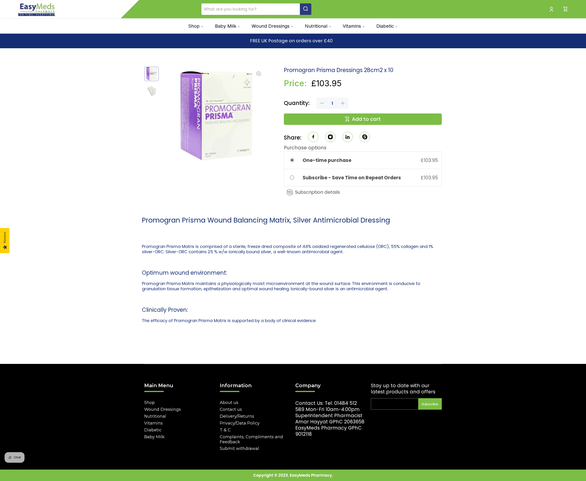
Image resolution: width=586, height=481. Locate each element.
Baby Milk (154, 436)
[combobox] (256, 9)
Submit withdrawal (239, 448)
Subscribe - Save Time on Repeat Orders (352, 177)
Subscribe (430, 404)
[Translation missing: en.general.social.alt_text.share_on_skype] (365, 137)
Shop (149, 402)
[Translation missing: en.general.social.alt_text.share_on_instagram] (330, 137)
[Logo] (36, 9)
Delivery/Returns (237, 416)
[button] (565, 9)
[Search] (305, 9)
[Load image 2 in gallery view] (151, 90)
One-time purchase (327, 160)
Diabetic (153, 430)
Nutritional (155, 416)
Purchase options (305, 147)
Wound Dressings (162, 409)
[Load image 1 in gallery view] (151, 74)
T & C (225, 430)
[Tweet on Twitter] (347, 137)
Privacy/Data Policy (240, 423)
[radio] (295, 160)
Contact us (231, 409)
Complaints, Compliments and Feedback (251, 439)
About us (229, 402)
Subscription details (317, 192)
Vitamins (153, 423)
